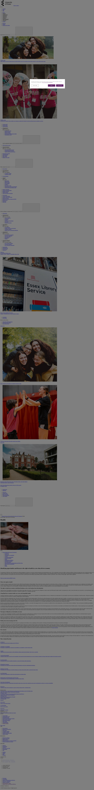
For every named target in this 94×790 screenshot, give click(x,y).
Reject (51, 85)
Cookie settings (35, 85)
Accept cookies (60, 85)
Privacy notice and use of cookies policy (47, 82)
